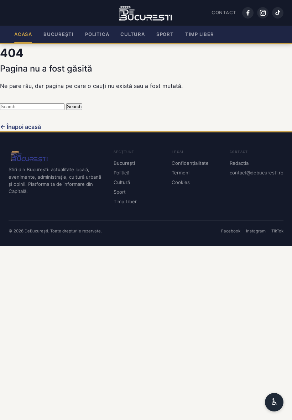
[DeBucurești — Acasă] (146, 13)
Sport (165, 34)
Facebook (230, 231)
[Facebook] (248, 13)
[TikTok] (277, 13)
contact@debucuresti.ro (256, 172)
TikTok (277, 231)
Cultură (132, 34)
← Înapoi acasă (20, 126)
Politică (97, 34)
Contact (224, 12)
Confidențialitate (190, 163)
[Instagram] (262, 13)
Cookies (181, 182)
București (58, 34)
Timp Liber (199, 34)
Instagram (256, 231)
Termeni (180, 172)
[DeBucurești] (55, 155)
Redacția (239, 163)
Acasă (23, 34)
